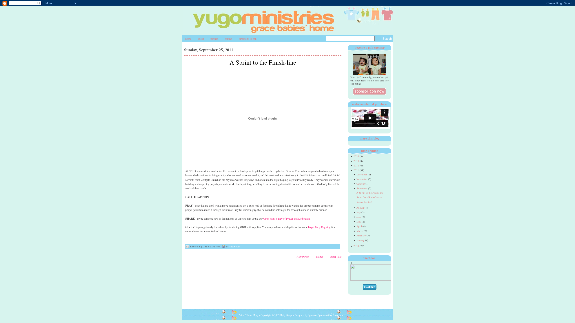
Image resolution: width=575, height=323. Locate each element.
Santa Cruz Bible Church (369, 197)
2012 (356, 165)
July (358, 212)
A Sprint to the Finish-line (263, 62)
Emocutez (338, 315)
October (360, 183)
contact (228, 38)
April (359, 226)
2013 (356, 161)
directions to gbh (248, 38)
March (359, 231)
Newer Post (302, 256)
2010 (356, 246)
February (361, 235)
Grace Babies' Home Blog (245, 315)
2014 (356, 156)
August (360, 207)
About (201, 38)
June (358, 216)
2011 (356, 170)
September (361, 188)
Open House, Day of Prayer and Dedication (286, 218)
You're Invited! (364, 201)
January (360, 240)
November (361, 179)
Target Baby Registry (319, 227)
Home (188, 38)
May (358, 221)
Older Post (335, 256)
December (361, 174)
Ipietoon (312, 315)
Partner (214, 38)
